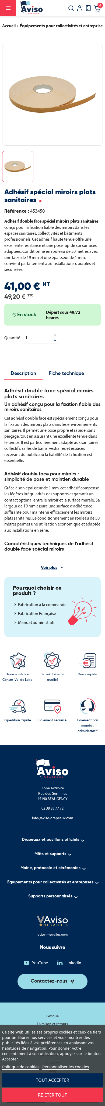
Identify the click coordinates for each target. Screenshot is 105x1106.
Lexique (52, 1016)
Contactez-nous (49, 981)
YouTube (40, 962)
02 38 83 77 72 (52, 808)
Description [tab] (23, 373)
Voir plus (49, 567)
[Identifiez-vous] (79, 9)
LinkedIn (73, 962)
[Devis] (88, 9)
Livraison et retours (52, 1024)
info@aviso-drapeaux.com (52, 818)
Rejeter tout (52, 1095)
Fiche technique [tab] (66, 373)
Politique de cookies (20, 1066)
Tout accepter (52, 1080)
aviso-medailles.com (52, 934)
